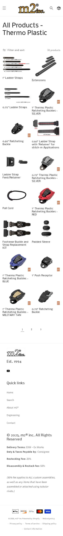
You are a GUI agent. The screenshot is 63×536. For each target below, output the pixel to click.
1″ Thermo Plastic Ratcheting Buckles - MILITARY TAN (15, 312)
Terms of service (32, 523)
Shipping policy (49, 523)
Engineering (13, 415)
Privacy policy (16, 523)
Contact (11, 422)
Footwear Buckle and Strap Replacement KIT (16, 245)
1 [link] (22, 329)
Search (10, 399)
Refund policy (49, 518)
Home (10, 392)
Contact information (33, 529)
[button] (4, 8)
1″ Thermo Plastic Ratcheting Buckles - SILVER (45, 110)
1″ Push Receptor (42, 275)
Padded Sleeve (41, 242)
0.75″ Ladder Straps (15, 107)
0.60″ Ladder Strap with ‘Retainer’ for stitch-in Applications (45, 144)
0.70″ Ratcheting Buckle (42, 311)
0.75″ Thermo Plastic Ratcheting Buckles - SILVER (45, 178)
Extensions (39, 80)
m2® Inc (18, 518)
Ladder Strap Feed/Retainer (11, 176)
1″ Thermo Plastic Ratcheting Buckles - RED (45, 211)
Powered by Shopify (31, 518)
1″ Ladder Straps (13, 78)
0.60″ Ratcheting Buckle (13, 143)
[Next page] (40, 329)
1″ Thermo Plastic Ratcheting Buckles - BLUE (15, 278)
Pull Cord (8, 208)
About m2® (12, 407)
